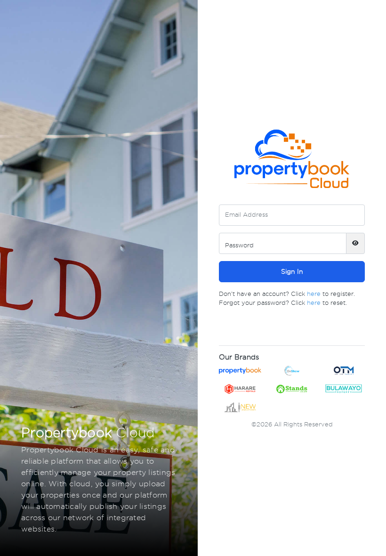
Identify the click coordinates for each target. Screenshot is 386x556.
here (314, 293)
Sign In (292, 271)
